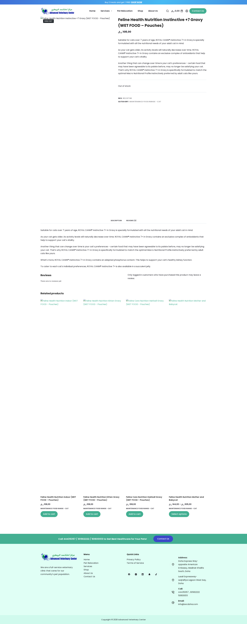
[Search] (167, 11)
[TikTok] (156, 574)
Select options (179, 514)
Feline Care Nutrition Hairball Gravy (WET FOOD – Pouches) (144, 498)
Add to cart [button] (49, 514)
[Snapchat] (149, 574)
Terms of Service (135, 563)
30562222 (195, 592)
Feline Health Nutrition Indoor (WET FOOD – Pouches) (58, 498)
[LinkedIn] (142, 574)
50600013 (183, 595)
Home (92, 10)
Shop (140, 10)
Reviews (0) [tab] (131, 220)
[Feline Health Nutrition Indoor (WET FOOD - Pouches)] (59, 395)
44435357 (183, 592)
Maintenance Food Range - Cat (145, 101)
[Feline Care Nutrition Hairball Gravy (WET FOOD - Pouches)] (145, 395)
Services (105, 10)
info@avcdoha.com (188, 604)
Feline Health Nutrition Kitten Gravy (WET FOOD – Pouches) (101, 498)
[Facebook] (129, 574)
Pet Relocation (125, 10)
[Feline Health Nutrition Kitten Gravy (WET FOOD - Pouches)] (102, 395)
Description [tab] (116, 220)
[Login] (187, 11)
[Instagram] (136, 574)
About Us (153, 10)
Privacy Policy (134, 559)
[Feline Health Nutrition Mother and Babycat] (188, 395)
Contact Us (198, 10)
